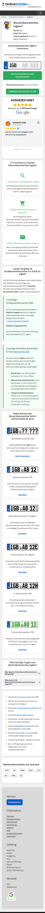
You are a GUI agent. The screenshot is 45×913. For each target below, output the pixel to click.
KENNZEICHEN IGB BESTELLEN (22, 91)
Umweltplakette (19, 726)
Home (4, 17)
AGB (8, 830)
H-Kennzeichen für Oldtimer (27, 708)
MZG (31, 770)
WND (22, 770)
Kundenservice (14, 802)
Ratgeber (10, 816)
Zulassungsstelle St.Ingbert (18, 321)
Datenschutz (12, 824)
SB (6, 775)
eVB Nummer (12, 821)
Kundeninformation (14, 833)
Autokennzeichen (25, 697)
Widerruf (10, 827)
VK (21, 775)
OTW (7, 770)
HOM (13, 775)
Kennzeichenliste (13, 819)
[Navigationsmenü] (40, 13)
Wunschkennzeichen (16, 17)
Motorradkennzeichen (25, 715)
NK (14, 770)
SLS (38, 770)
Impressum (11, 836)
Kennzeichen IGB (21, 351)
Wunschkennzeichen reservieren (22, 75)
